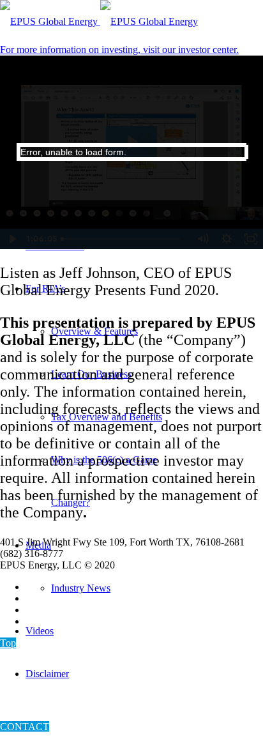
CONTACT (24, 726)
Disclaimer (47, 673)
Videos (40, 630)
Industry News (80, 588)
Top (8, 642)
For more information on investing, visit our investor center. (119, 49)
